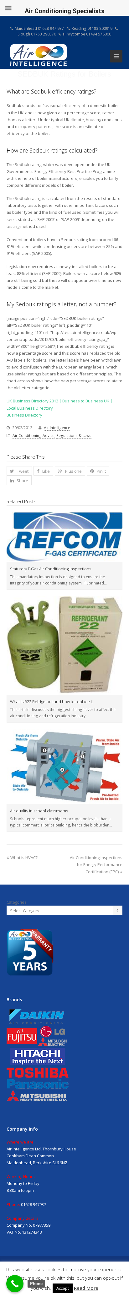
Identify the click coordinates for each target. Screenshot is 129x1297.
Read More (86, 1288)
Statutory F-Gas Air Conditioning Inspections (50, 569)
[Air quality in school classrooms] (65, 766)
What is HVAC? (24, 857)
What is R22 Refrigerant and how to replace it (51, 701)
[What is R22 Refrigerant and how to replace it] (65, 645)
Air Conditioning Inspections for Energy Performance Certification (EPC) (96, 864)
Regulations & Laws (73, 435)
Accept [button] (62, 1288)
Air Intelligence (57, 427)
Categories (16, 902)
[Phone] (14, 1283)
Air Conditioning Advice (33, 435)
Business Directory (24, 415)
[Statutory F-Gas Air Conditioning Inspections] (65, 537)
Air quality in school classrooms (39, 811)
